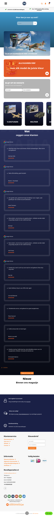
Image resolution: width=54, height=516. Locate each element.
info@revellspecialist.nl (10, 473)
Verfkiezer (7, 465)
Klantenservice (8, 439)
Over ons (6, 441)
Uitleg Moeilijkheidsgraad (11, 463)
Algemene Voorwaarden (10, 461)
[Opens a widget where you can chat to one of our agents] (49, 513)
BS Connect (35, 513)
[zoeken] (35, 23)
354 (6, 367)
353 (4, 367)
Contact (6, 445)
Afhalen (6, 443)
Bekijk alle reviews (26, 373)
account (28, 401)
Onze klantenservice (24, 414)
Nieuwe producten (9, 459)
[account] (46, 3)
